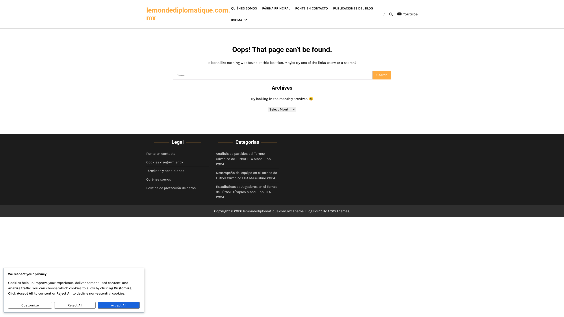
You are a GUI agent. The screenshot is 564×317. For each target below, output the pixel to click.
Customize (30, 305)
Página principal (276, 8)
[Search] (391, 14)
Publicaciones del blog (353, 8)
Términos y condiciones (165, 171)
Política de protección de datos (171, 188)
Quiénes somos (244, 8)
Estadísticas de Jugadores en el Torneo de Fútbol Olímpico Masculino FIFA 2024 (247, 191)
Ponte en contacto (311, 8)
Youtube (410, 14)
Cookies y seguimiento (164, 162)
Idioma (236, 20)
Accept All (118, 305)
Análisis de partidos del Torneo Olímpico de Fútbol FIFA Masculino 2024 (243, 158)
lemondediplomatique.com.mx (188, 14)
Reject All (75, 305)
